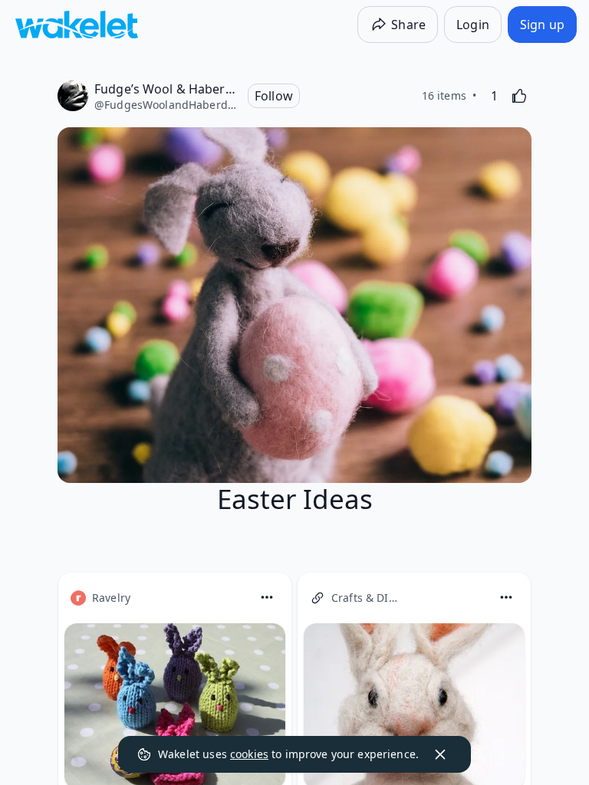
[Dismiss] (440, 754)
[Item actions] (267, 597)
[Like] (519, 96)
